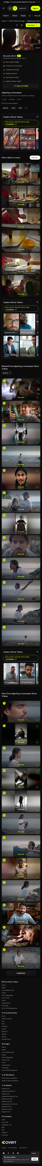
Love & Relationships (8, 990)
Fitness (4, 993)
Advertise (4, 1132)
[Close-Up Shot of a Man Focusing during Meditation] (21, 546)
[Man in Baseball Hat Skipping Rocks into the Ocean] (21, 456)
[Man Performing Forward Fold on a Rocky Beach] (21, 590)
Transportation (6, 1003)
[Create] (10, 8)
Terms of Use (23, 1147)
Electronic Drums (7, 1018)
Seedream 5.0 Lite (7, 1109)
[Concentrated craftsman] (21, 218)
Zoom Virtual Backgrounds (9, 1008)
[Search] (15, 8)
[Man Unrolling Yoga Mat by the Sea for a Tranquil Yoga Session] (21, 891)
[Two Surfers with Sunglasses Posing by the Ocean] (21, 501)
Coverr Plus (5, 1122)
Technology (5, 1005)
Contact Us (5, 1135)
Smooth (4, 1029)
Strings (4, 1036)
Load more (21, 973)
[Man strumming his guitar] (21, 389)
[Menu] (4, 8)
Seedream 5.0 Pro (7, 1106)
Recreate (21, 182)
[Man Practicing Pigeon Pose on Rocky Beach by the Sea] (21, 958)
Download (31, 25)
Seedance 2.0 (5, 1094)
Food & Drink (5, 998)
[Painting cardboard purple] (21, 174)
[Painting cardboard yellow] (21, 263)
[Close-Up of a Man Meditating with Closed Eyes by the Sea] (21, 711)
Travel (3, 1000)
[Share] (22, 25)
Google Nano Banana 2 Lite (10, 1096)
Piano (3, 1024)
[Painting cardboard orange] (21, 196)
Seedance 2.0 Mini (7, 1101)
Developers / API (6, 1125)
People (4, 987)
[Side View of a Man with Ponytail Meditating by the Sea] (21, 756)
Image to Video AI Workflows (10, 1080)
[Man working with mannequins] (21, 286)
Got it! (35, 1159)
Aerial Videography (7, 995)
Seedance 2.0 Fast (7, 1099)
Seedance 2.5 (5, 1088)
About (3, 1119)
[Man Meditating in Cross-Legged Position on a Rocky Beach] (21, 613)
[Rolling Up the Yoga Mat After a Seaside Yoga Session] (21, 846)
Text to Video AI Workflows (9, 1078)
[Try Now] (37, 2)
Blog (3, 1127)
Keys (3, 1021)
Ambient (4, 1034)
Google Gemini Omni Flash (9, 1104)
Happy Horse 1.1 (6, 1112)
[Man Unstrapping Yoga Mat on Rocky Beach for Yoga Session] (21, 823)
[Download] (37, 182)
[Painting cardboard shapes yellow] (21, 241)
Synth (3, 1016)
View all (37, 16)
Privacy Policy (13, 1147)
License (4, 1147)
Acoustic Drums (6, 1039)
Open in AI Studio (22, 86)
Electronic (5, 1031)
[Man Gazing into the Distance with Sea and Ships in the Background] (21, 568)
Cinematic (5, 1026)
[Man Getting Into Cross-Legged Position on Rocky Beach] (21, 635)
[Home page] (9, 1142)
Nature (4, 985)
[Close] (39, 2)
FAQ (3, 1130)
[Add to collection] (17, 25)
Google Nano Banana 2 (8, 1091)
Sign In (35, 8)
